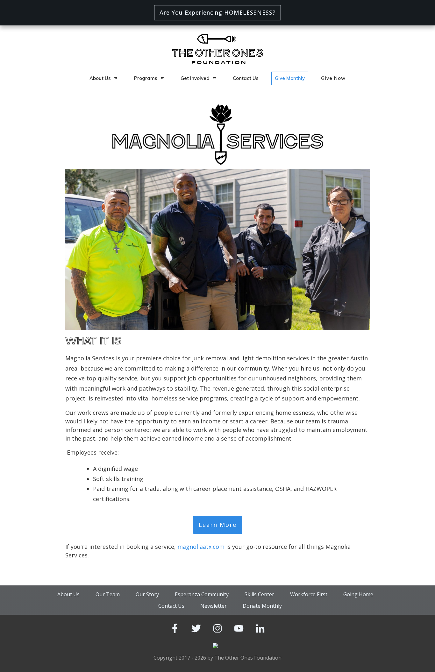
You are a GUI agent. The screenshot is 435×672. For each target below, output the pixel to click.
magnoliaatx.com (201, 546)
